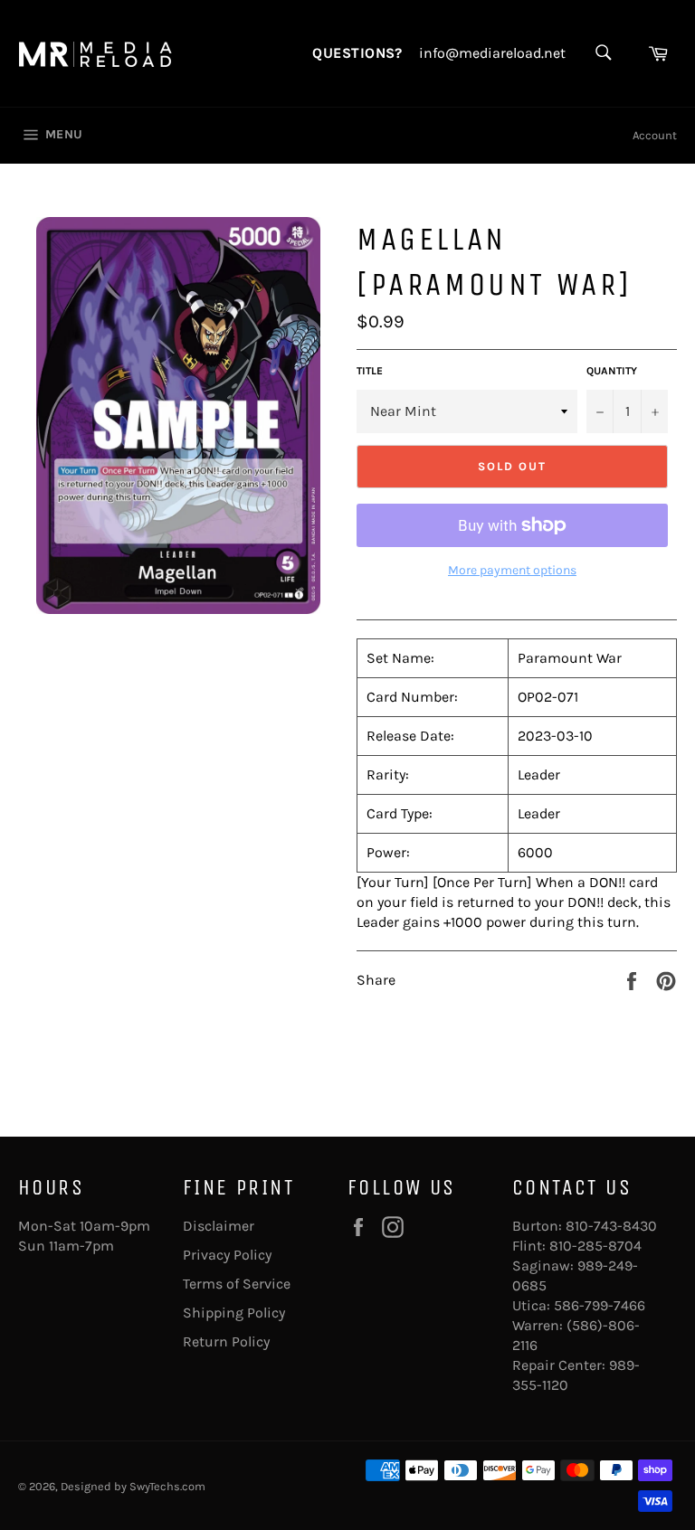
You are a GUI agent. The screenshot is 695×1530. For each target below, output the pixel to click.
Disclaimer (218, 1225)
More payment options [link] (512, 570)
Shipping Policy (234, 1312)
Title (370, 370)
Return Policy (226, 1341)
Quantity (611, 370)
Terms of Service (236, 1283)
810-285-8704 (595, 1245)
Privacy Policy (227, 1254)
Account (655, 135)
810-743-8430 (611, 1225)
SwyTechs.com (167, 1486)
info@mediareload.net (492, 53)
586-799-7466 (599, 1305)
